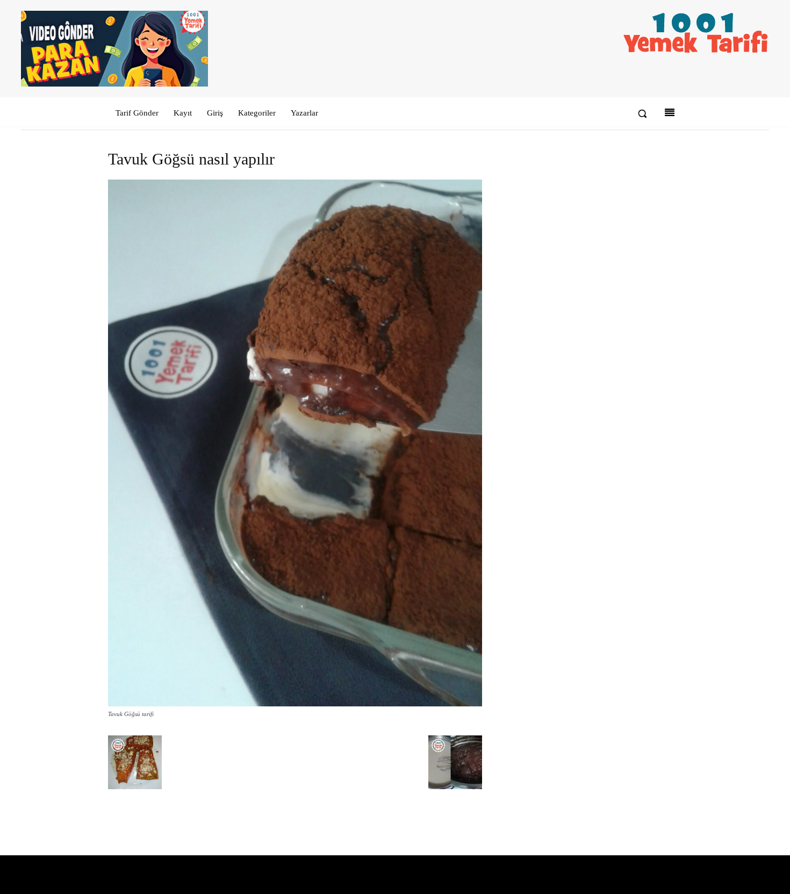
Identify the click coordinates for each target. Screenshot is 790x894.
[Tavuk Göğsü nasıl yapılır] (295, 704)
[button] (642, 113)
